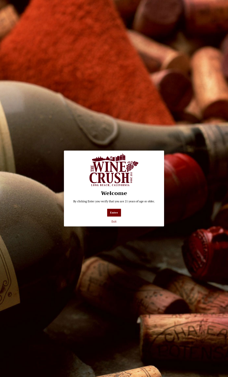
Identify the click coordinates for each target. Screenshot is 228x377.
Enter (114, 212)
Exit (114, 221)
